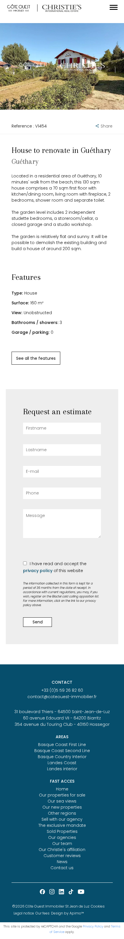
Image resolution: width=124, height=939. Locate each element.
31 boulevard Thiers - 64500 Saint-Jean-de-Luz (62, 712)
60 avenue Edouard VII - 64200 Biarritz (62, 718)
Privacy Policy (93, 926)
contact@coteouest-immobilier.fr (62, 697)
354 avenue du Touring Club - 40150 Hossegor (62, 724)
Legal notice (24, 913)
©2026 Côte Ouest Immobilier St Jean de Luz (50, 906)
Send (38, 622)
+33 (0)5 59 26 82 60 (62, 690)
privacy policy (37, 570)
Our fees (42, 913)
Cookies (98, 906)
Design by (67, 913)
